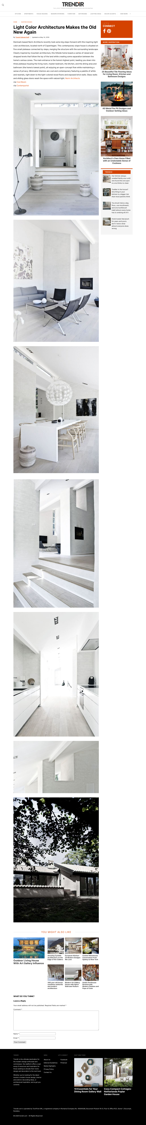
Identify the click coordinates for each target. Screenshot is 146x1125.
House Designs (42, 14)
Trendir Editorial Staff (22, 37)
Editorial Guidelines (51, 1063)
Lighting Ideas (95, 14)
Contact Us (48, 1072)
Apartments (28, 14)
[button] (56, 152)
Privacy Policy (49, 1069)
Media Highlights (50, 1066)
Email (16, 1038)
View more (124, 14)
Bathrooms (83, 14)
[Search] (3, 5)
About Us (47, 1060)
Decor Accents (110, 14)
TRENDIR (73, 4)
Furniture (71, 14)
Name (16, 1034)
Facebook (63, 1060)
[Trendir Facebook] (104, 31)
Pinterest (63, 1063)
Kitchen (18, 14)
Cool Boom (21, 82)
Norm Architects (72, 78)
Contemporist (23, 85)
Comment (17, 1009)
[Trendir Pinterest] (109, 31)
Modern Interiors (57, 14)
